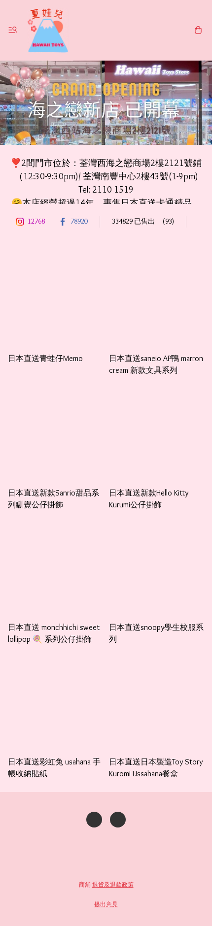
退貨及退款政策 (113, 884)
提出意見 (106, 904)
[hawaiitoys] (48, 30)
